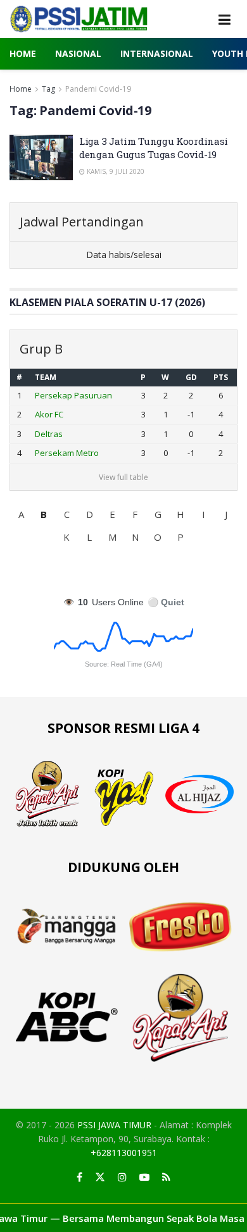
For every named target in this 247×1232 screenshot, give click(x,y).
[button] (21, 514)
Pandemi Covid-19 (98, 88)
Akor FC (49, 414)
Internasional (156, 53)
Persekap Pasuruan (73, 395)
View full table (123, 477)
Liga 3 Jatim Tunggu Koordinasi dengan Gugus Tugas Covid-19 (153, 148)
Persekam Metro (67, 453)
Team (45, 377)
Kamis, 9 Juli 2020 (114, 171)
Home (23, 53)
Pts (220, 377)
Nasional (78, 53)
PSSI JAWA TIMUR (114, 1125)
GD (191, 377)
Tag (48, 88)
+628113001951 (124, 1153)
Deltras (49, 434)
